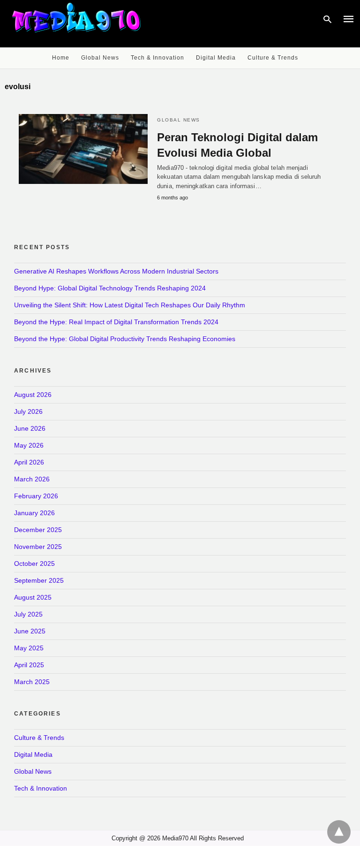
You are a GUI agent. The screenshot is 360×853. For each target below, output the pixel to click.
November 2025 (38, 546)
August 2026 (33, 394)
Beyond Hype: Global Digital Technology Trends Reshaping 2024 (110, 288)
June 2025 (29, 631)
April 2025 (29, 665)
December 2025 (38, 529)
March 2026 (32, 479)
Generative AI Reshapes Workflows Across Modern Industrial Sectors (116, 271)
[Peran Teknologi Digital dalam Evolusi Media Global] (83, 149)
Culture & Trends (273, 57)
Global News (100, 57)
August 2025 (33, 597)
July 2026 (28, 411)
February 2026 (36, 496)
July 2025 (28, 614)
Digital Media (216, 57)
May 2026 (29, 445)
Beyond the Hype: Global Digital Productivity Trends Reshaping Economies (124, 339)
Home (60, 57)
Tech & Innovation (157, 57)
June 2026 (29, 428)
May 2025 (29, 648)
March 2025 (32, 681)
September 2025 (39, 580)
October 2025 (34, 563)
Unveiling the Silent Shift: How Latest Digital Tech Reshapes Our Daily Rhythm (129, 305)
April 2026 (29, 462)
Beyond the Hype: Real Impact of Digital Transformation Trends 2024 (116, 322)
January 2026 (34, 513)
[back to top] (339, 832)
